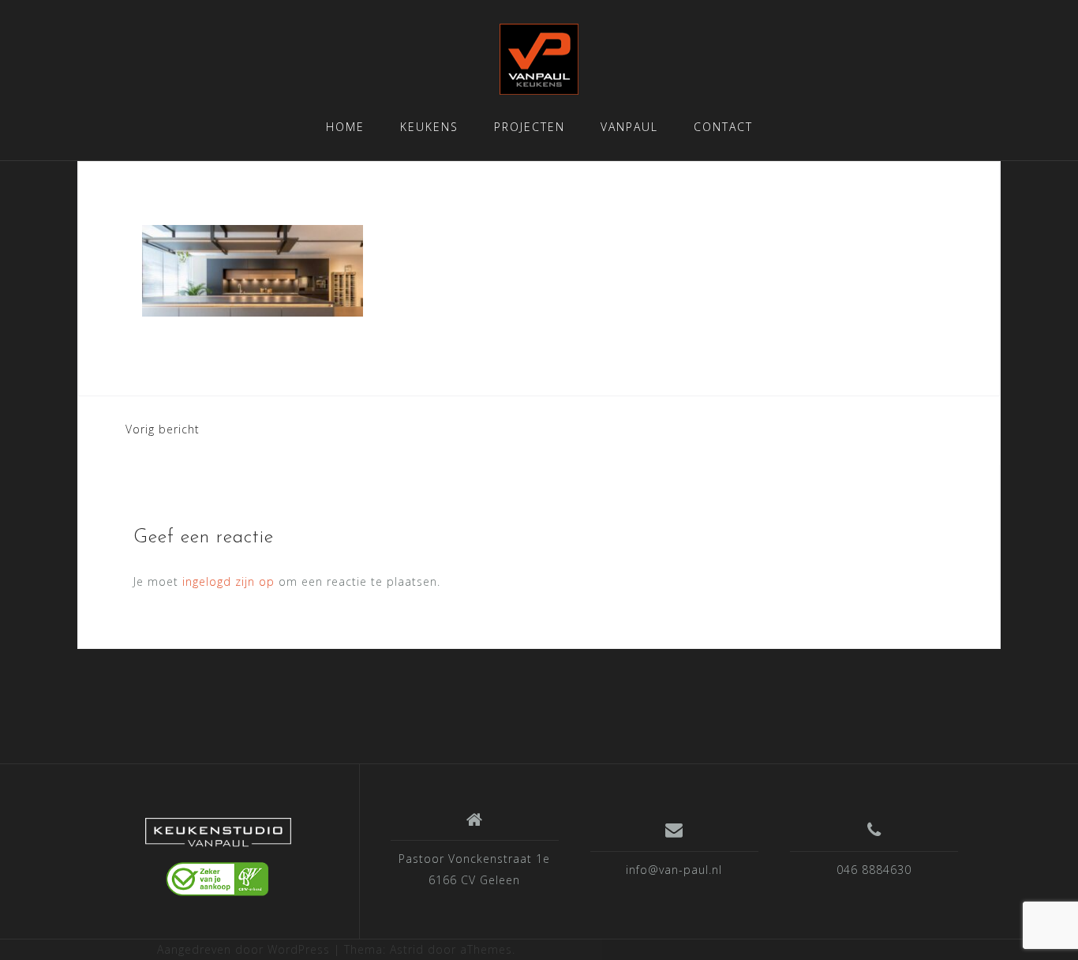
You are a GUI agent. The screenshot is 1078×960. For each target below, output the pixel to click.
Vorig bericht (162, 429)
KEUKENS (429, 126)
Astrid (407, 949)
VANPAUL (629, 126)
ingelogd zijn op (228, 581)
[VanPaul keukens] (218, 857)
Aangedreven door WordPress (243, 949)
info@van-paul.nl (674, 869)
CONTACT (723, 126)
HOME (345, 126)
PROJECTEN (529, 126)
